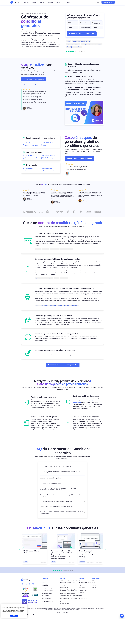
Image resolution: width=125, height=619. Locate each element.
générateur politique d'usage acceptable (68, 589)
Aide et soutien (82, 580)
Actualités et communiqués (47, 601)
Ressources (58, 2)
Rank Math (94, 584)
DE (33, 614)
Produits (26, 2)
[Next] (105, 550)
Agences (42, 2)
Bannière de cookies (64, 601)
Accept (14, 615)
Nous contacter (82, 587)
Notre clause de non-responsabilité (49, 591)
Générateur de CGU (64, 587)
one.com (93, 589)
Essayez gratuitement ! (108, 2)
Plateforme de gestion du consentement (68, 598)
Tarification (50, 2)
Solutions (34, 2)
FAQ (80, 585)
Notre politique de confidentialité (48, 588)
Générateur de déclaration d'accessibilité (68, 596)
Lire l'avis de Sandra (57, 202)
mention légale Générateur (65, 585)
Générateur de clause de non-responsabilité (69, 595)
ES (30, 614)
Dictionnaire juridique (83, 596)
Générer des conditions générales (81, 33)
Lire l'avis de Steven (29, 199)
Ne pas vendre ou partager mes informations (51, 599)
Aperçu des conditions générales (32, 84)
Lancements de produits (84, 584)
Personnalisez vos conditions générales (62, 365)
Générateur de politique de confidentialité (68, 580)
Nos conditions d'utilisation (47, 590)
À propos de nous (45, 580)
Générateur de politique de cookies (67, 584)
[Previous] (19, 550)
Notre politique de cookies (47, 593)
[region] (62, 550)
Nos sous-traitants (45, 595)
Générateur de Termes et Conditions (67, 582)
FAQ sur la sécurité (83, 598)
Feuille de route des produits (85, 582)
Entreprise (67, 2)
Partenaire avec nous (83, 590)
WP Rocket (94, 580)
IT (27, 614)
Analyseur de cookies (64, 603)
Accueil (22, 13)
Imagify (93, 582)
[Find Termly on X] (26, 583)
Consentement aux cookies (66, 600)
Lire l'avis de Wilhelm (29, 108)
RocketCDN (94, 585)
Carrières (44, 582)
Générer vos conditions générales (33, 79)
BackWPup (94, 587)
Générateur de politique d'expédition (67, 593)
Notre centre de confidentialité (48, 587)
